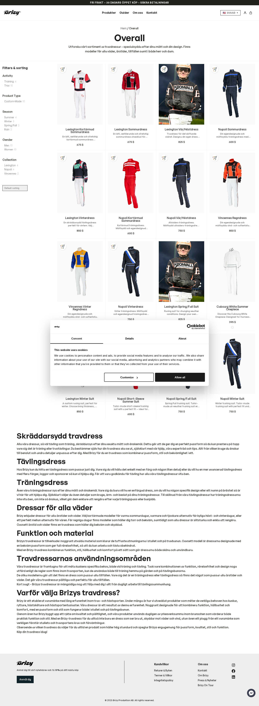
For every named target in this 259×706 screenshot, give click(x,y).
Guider (124, 12)
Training (9, 81)
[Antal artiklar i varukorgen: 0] (250, 12)
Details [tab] (129, 338)
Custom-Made (12, 101)
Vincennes (10, 173)
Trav (7, 85)
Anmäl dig (25, 679)
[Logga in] (245, 13)
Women (8, 149)
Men (6, 145)
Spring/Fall (10, 125)
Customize (127, 377)
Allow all (180, 377)
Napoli (8, 169)
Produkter (109, 12)
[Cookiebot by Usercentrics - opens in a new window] (189, 326)
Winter (8, 121)
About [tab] (182, 338)
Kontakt (151, 12)
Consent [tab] (76, 338)
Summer (9, 117)
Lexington (10, 165)
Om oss (138, 12)
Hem (124, 28)
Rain (6, 129)
